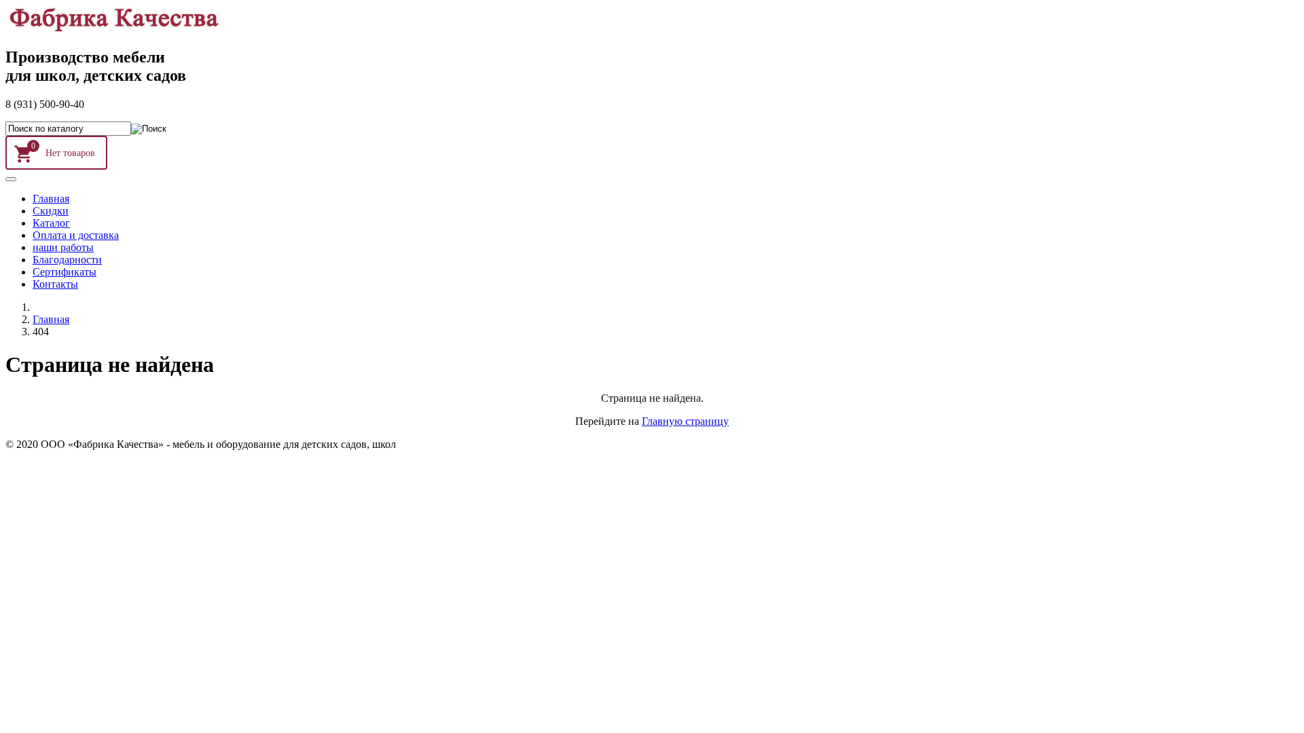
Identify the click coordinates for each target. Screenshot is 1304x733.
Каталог (51, 223)
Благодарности (67, 259)
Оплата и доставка (76, 235)
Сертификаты (64, 272)
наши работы (63, 247)
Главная (51, 198)
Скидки (51, 211)
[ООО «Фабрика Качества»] (113, 28)
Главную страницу (685, 421)
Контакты (55, 284)
